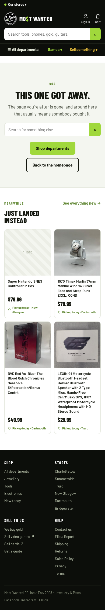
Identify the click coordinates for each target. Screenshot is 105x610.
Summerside (65, 478)
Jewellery (11, 478)
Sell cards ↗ (14, 543)
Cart (98, 21)
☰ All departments (23, 49)
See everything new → (82, 203)
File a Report (65, 536)
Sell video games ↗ (19, 536)
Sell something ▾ (83, 49)
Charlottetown (66, 471)
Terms (60, 573)
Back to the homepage (52, 164)
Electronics (13, 493)
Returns (61, 551)
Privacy (60, 566)
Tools (8, 486)
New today (12, 500)
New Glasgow (65, 493)
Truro (59, 486)
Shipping (61, 543)
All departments (16, 471)
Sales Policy (64, 558)
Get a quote (13, 551)
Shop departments (52, 148)
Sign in (85, 21)
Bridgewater (64, 508)
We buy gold (13, 529)
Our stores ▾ (17, 4)
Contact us (63, 529)
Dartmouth (63, 500)
